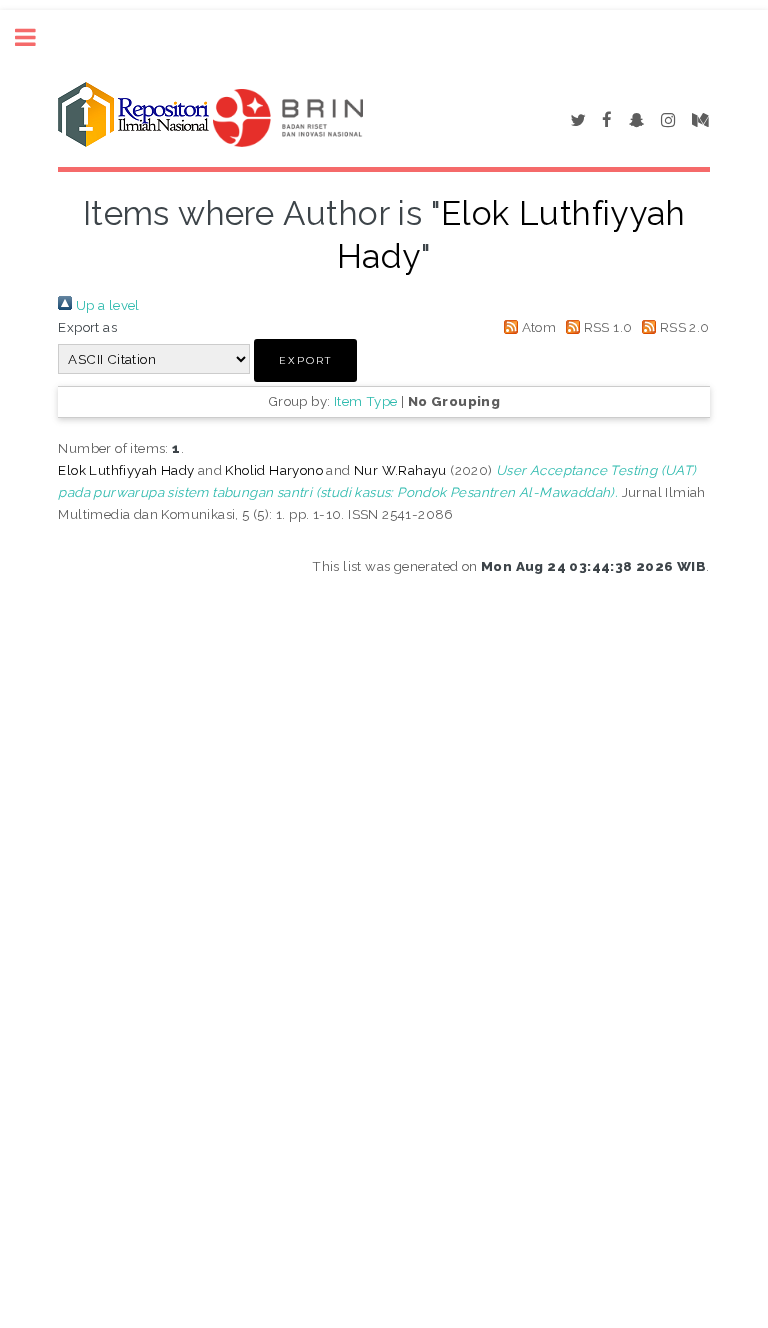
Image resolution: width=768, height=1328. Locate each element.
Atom (537, 327)
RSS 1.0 (606, 327)
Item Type (366, 401)
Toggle (36, 37)
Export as (87, 327)
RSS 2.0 (682, 327)
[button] (305, 360)
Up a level (105, 305)
